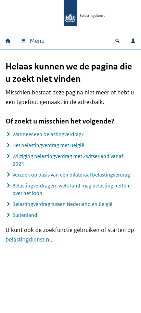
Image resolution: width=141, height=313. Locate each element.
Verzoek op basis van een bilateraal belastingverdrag (71, 174)
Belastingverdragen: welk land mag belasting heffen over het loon (70, 189)
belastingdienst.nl (28, 239)
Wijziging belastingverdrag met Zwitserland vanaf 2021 (67, 160)
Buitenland (24, 215)
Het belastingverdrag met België (48, 145)
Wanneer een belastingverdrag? (48, 134)
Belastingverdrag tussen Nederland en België (62, 204)
